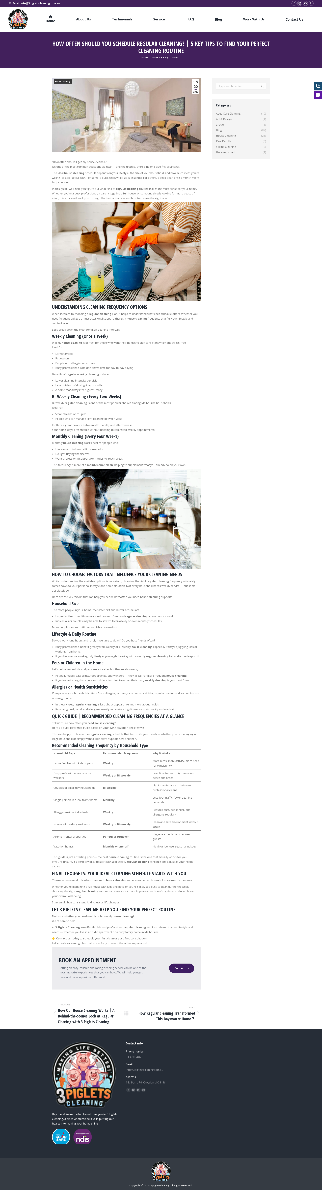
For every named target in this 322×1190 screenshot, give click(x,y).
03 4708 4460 (134, 1057)
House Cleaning (62, 81)
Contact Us (181, 968)
